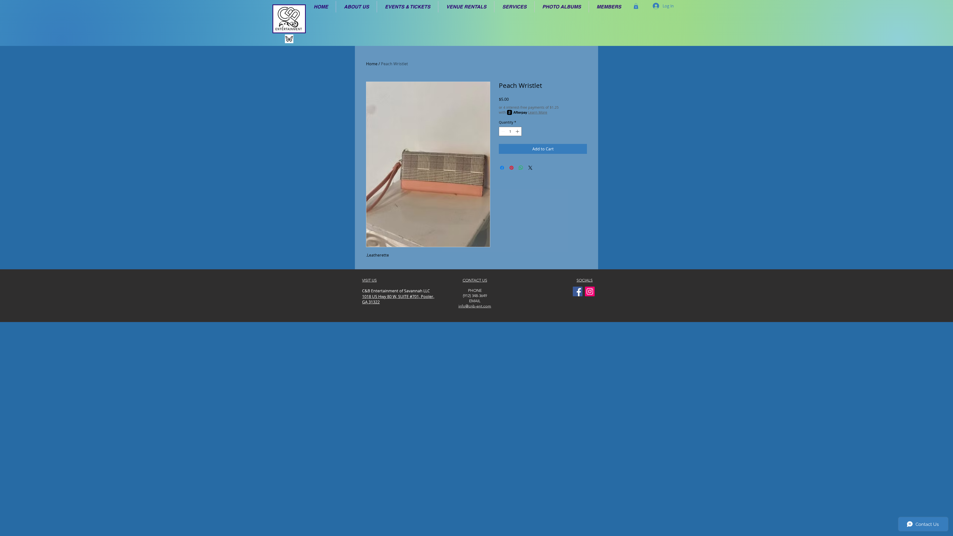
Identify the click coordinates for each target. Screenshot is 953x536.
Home (371, 64)
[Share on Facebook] (502, 168)
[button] (356, 6)
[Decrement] (503, 131)
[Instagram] (590, 291)
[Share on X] (530, 168)
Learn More (537, 112)
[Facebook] (577, 291)
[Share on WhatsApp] (521, 168)
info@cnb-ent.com (474, 306)
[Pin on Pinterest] (511, 168)
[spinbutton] (510, 131)
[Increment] (518, 131)
